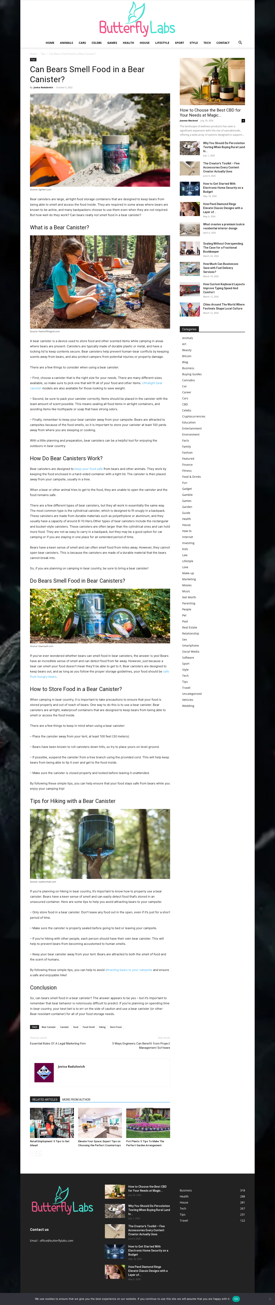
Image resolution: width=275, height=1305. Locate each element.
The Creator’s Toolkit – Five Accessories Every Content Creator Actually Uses (221, 167)
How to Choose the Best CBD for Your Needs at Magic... (210, 113)
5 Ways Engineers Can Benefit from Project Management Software (141, 1046)
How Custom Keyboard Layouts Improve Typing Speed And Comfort (224, 288)
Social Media (190, 651)
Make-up (188, 573)
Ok (236, 1298)
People (186, 609)
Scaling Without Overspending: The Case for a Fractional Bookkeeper (223, 247)
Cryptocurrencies (193, 416)
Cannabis (188, 380)
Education (189, 422)
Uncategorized (192, 694)
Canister (64, 1026)
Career (186, 392)
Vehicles (187, 700)
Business (188, 368)
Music (186, 591)
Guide (186, 513)
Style (194, 43)
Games (112, 43)
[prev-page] (32, 1153)
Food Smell (89, 1026)
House (145, 43)
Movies (187, 585)
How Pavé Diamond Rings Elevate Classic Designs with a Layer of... (223, 208)
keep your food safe (88, 469)
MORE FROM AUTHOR (76, 1099)
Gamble (187, 495)
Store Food (116, 1026)
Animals (66, 43)
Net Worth (189, 597)
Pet (184, 615)
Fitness (187, 471)
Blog (185, 362)
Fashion (187, 452)
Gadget (187, 489)
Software (188, 657)
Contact (223, 43)
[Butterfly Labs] (137, 19)
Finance (187, 464)
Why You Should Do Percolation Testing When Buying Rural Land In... (224, 147)
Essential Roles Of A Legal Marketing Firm (58, 1043)
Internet (187, 537)
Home (50, 43)
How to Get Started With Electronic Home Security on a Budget (223, 187)
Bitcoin (186, 356)
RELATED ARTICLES (45, 1099)
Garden (187, 507)
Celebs (97, 43)
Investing (188, 543)
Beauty (186, 350)
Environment (191, 434)
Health (128, 43)
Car (184, 386)
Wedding (188, 706)
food (75, 1026)
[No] (270, 1299)
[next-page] (38, 1153)
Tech (207, 43)
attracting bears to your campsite (128, 970)
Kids (185, 549)
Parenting (188, 603)
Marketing (189, 579)
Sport (179, 43)
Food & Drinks (191, 477)
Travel (186, 688)
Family (186, 446)
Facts (185, 440)
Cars (82, 43)
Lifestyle (162, 43)
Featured (188, 458)
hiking (102, 1026)
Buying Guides (192, 374)
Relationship (190, 633)
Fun (184, 483)
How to (186, 531)
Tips (43, 53)
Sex (184, 639)
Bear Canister (49, 1026)
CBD (185, 404)
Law (184, 555)
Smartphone (190, 645)
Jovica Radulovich (43, 87)
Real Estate (189, 627)
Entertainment (192, 428)
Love (185, 567)
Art (184, 344)
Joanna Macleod (189, 120)
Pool (185, 621)
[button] (240, 43)
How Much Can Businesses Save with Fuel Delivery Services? (220, 268)
